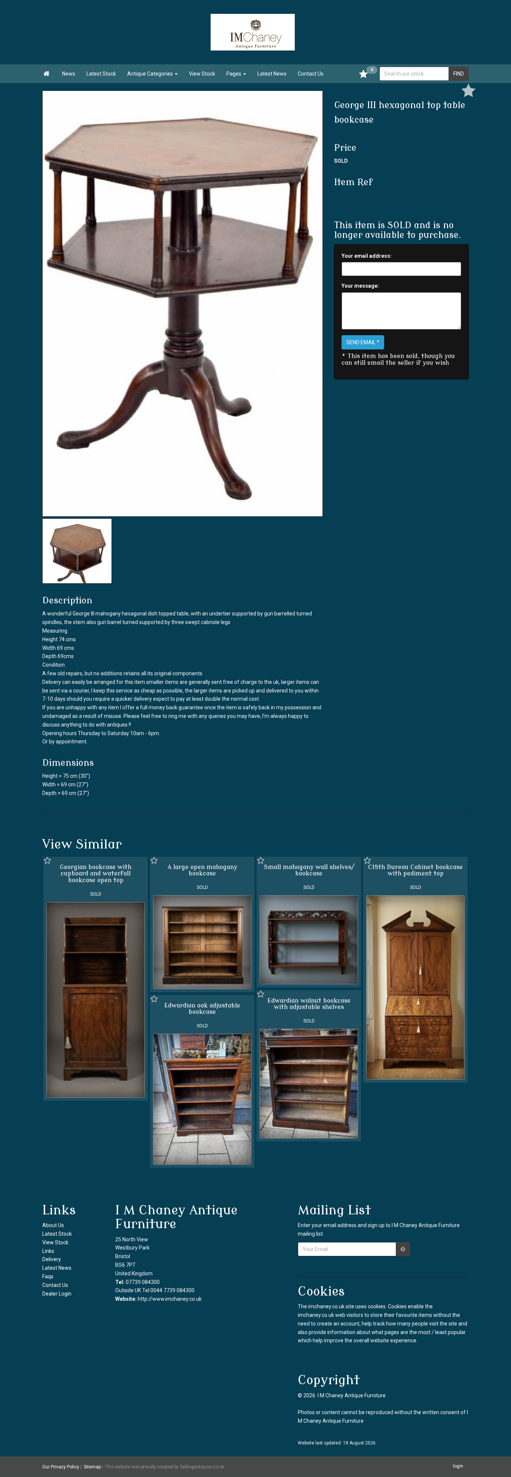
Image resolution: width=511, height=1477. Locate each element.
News (68, 74)
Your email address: (367, 256)
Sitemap (92, 1467)
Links (48, 1251)
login (458, 1466)
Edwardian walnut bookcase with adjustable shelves (309, 1004)
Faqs (47, 1276)
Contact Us (311, 74)
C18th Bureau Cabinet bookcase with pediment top (415, 870)
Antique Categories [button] (150, 74)
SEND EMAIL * (362, 342)
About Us (53, 1225)
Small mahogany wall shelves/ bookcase (309, 870)
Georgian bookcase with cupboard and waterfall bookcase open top (95, 874)
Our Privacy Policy (60, 1467)
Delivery (51, 1259)
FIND (458, 74)
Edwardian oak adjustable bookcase (202, 1009)
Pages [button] (234, 74)
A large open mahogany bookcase (202, 870)
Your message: (360, 286)
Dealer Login (56, 1294)
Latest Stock (101, 74)
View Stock (202, 74)
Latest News (272, 74)
